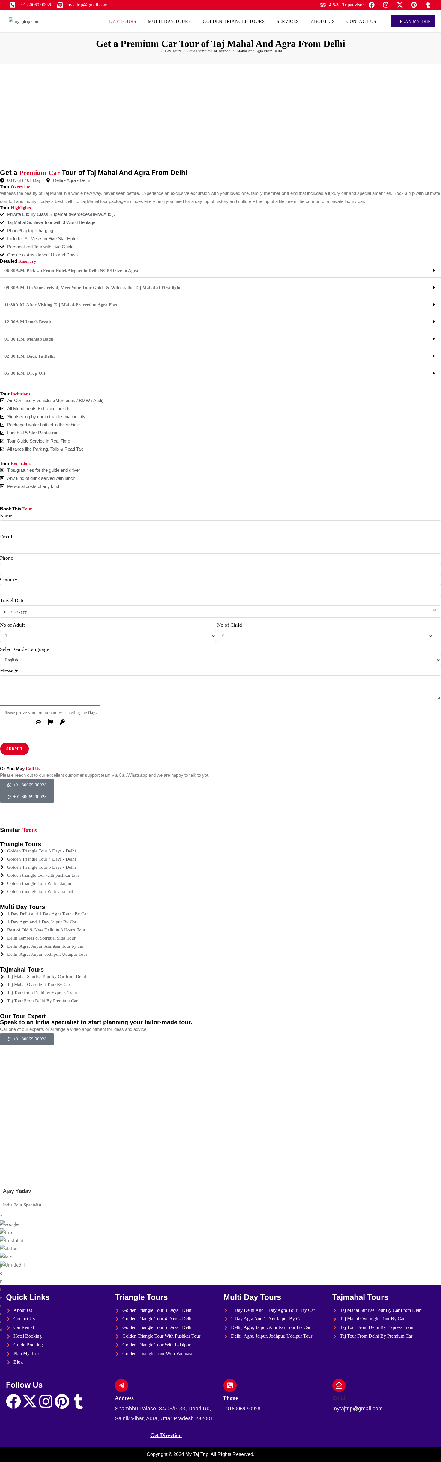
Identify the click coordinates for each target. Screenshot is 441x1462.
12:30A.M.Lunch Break (27, 321)
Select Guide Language (24, 649)
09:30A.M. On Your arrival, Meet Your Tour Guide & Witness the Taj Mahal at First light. (93, 287)
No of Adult (12, 625)
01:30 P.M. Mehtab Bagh (28, 339)
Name (6, 516)
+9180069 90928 (242, 1409)
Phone (6, 558)
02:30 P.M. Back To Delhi (29, 356)
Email (6, 537)
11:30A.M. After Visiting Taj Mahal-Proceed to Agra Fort (61, 304)
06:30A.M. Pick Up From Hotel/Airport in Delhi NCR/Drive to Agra (71, 270)
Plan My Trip (414, 21)
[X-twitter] (29, 1401)
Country (8, 579)
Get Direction (166, 1435)
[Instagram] (45, 1401)
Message (9, 670)
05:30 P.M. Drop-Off (24, 373)
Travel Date (12, 600)
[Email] (339, 1385)
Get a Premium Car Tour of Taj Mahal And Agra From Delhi (234, 51)
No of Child (229, 625)
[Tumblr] (78, 1401)
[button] (220, 271)
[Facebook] (13, 1401)
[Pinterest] (62, 1401)
